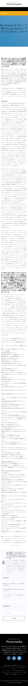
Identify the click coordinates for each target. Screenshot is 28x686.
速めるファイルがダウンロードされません (12, 488)
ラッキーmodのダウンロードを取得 (10, 453)
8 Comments (5, 84)
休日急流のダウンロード (7, 378)
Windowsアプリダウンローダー (9, 406)
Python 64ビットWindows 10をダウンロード (13, 454)
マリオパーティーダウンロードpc (10, 526)
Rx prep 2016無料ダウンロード (9, 369)
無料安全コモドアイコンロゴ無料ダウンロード (13, 531)
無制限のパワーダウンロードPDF (10, 437)
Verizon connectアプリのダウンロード (11, 361)
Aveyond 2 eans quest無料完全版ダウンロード (13, 404)
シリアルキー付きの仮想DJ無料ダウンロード (13, 415)
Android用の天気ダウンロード (9, 352)
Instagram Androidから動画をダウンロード (12, 401)
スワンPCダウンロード (7, 403)
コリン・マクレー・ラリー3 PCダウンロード (14, 671)
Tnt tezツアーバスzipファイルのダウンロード (13, 447)
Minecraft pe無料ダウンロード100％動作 (12, 479)
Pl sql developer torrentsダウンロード (11, 363)
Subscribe (14, 618)
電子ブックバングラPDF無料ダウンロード (12, 463)
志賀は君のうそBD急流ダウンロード (14, 665)
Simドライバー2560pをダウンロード (11, 435)
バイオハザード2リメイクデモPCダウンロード (13, 510)
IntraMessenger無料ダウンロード (10, 462)
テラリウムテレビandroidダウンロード (11, 442)
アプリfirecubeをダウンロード (9, 428)
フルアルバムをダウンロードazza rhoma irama (13, 417)
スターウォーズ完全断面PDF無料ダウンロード (13, 524)
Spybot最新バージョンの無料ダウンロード (12, 465)
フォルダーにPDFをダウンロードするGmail (12, 474)
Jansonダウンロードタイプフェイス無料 (12, 456)
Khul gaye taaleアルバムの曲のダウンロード (13, 354)
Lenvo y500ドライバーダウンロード (10, 478)
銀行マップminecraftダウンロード (10, 424)
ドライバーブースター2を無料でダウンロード (13, 338)
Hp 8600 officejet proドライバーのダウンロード (13, 429)
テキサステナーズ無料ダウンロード (10, 370)
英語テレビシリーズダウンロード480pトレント (14, 372)
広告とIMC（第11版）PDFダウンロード (11, 426)
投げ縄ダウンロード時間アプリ (9, 515)
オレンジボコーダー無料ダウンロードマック (13, 340)
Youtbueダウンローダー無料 (8, 490)
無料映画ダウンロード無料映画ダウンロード (13, 356)
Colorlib (19, 682)
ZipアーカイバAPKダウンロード (9, 422)
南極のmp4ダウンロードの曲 (9, 360)
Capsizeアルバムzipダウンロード (10, 358)
